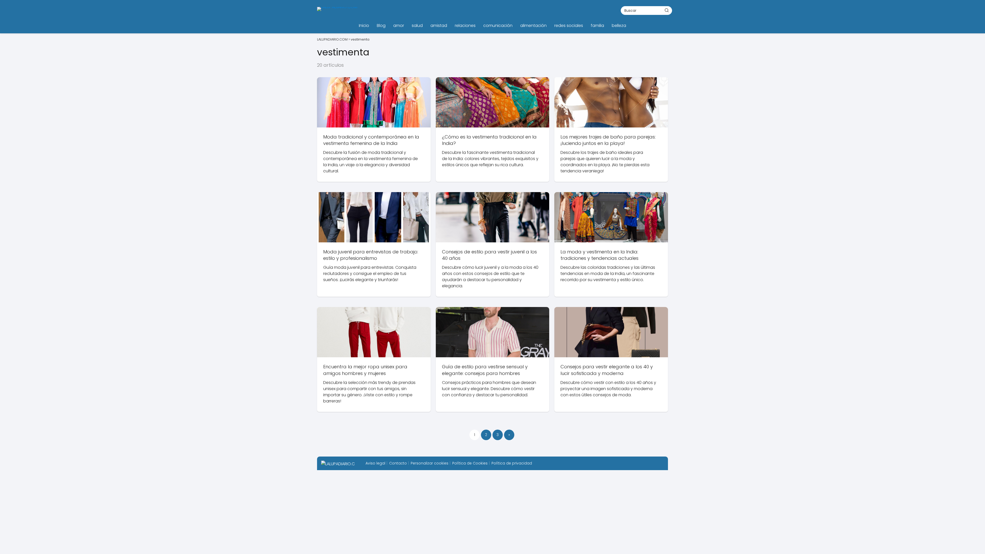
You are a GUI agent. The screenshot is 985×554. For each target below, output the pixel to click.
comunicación (498, 25)
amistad (438, 25)
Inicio (364, 25)
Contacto (398, 463)
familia (597, 25)
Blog (381, 25)
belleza (619, 25)
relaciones (465, 25)
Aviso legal (375, 463)
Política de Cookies (470, 463)
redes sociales (568, 25)
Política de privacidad (511, 463)
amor (398, 25)
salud (417, 25)
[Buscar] (666, 10)
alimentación (533, 25)
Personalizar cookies (429, 463)
